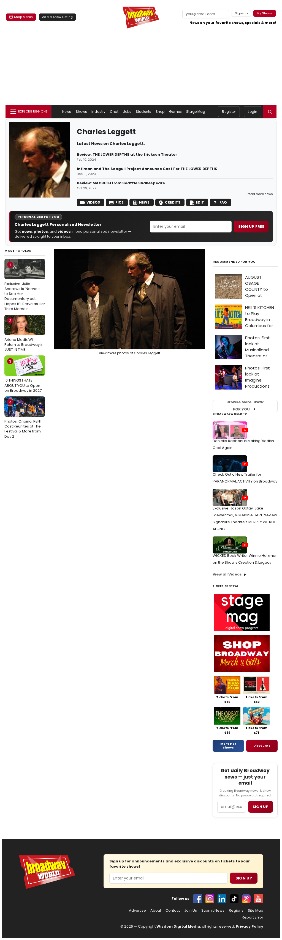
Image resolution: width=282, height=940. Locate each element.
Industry (98, 111)
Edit (200, 202)
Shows (81, 111)
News (66, 111)
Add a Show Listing (57, 17)
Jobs (127, 111)
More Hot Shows (228, 745)
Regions (236, 910)
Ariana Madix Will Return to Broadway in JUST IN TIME (24, 335)
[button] (269, 111)
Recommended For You (234, 262)
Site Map (255, 910)
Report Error (252, 917)
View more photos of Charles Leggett (129, 353)
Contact (173, 910)
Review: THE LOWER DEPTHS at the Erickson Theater (127, 154)
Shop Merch (23, 17)
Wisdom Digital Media (178, 926)
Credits (172, 202)
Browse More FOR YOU (245, 406)
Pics (119, 202)
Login (252, 111)
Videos (93, 202)
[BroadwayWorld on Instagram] (210, 899)
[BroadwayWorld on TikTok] (234, 899)
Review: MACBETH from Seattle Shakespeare (121, 183)
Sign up (261, 806)
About (155, 910)
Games (175, 111)
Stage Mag (195, 111)
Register (229, 111)
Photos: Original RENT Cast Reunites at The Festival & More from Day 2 (23, 419)
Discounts (261, 745)
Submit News (212, 910)
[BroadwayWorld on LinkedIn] (222, 899)
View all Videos (227, 574)
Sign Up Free (251, 226)
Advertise (137, 910)
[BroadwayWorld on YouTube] (258, 899)
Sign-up (241, 13)
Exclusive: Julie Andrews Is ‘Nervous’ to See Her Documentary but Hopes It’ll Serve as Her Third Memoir (24, 286)
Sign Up (243, 878)
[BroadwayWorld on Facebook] (198, 899)
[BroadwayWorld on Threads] (246, 899)
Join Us (190, 910)
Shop (160, 111)
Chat (114, 111)
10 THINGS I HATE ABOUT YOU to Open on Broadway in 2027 (23, 376)
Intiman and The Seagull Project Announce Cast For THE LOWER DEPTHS (147, 168)
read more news (260, 194)
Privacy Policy (249, 926)
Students (143, 111)
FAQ (223, 202)
